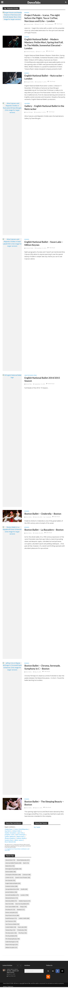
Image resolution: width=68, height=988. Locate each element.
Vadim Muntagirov (12, 941)
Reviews (26, 12)
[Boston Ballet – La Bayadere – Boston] (12, 592)
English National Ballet (13, 883)
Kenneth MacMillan (12, 895)
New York (9, 904)
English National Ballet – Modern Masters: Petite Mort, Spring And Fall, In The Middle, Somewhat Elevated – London (43, 44)
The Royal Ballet (11, 936)
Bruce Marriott (11, 976)
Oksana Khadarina (10, 838)
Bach (26, 863)
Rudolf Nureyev (11, 918)
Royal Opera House (12, 915)
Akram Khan (10, 860)
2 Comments (50, 24)
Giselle (24, 889)
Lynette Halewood (10, 836)
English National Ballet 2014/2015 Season (42, 379)
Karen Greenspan (20, 834)
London (24, 895)
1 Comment (48, 517)
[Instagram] (62, 971)
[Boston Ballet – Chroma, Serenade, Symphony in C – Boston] (12, 728)
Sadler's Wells (24, 918)
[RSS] (48, 977)
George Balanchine (12, 889)
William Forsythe (11, 947)
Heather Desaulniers (10, 833)
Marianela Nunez (12, 898)
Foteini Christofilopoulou (21, 829)
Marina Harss (20, 836)
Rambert (20, 909)
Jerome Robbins (11, 892)
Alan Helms (29, 517)
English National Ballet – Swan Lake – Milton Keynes (43, 243)
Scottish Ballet (11, 927)
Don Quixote (10, 880)
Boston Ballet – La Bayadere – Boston (43, 529)
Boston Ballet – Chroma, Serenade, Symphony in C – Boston (42, 667)
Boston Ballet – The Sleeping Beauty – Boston (44, 803)
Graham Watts (29, 24)
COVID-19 (9, 877)
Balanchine (10, 866)
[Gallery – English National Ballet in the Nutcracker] (12, 169)
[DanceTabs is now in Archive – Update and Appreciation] (4, 970)
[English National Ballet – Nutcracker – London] (12, 78)
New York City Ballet (22, 904)
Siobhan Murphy (30, 51)
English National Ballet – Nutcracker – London (44, 77)
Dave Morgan (29, 112)
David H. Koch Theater (22, 877)
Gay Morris (8, 831)
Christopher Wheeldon (13, 874)
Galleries (27, 103)
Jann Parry (21, 833)
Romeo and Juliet (11, 912)
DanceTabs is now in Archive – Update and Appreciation (13, 970)
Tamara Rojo (10, 930)
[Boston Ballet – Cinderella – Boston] (12, 516)
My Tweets (37, 827)
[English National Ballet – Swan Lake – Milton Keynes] (12, 304)
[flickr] (53, 971)
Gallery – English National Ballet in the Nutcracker (44, 107)
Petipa (23, 906)
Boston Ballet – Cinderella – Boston (42, 513)
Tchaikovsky (22, 930)
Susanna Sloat (9, 840)
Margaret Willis (30, 82)
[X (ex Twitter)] (48, 971)
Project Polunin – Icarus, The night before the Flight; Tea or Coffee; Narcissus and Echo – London (42, 18)
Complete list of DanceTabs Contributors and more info (17, 849)
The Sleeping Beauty (12, 939)
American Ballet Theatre (13, 863)
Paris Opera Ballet (12, 906)
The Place (23, 933)
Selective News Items (30, 375)
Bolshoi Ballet (11, 871)
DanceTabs (29, 384)
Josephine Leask (9, 834)
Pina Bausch (10, 909)
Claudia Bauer (9, 829)
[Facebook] (58, 971)
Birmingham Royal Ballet (13, 869)
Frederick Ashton (11, 886)
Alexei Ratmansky (23, 860)
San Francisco (11, 921)
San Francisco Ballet (12, 924)
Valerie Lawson (18, 840)
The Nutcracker (11, 933)
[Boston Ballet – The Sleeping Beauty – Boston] (12, 804)
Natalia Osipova (24, 901)
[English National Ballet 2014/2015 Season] (12, 440)
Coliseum (26, 874)
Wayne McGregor (12, 944)
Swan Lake (22, 927)
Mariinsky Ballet (11, 901)
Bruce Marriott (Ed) (10, 842)
